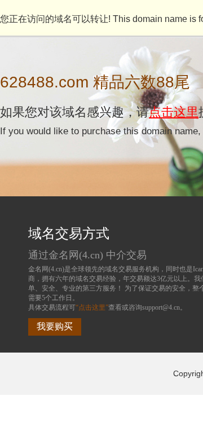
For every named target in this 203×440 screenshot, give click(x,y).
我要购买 (55, 326)
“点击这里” (92, 307)
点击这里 (173, 112)
